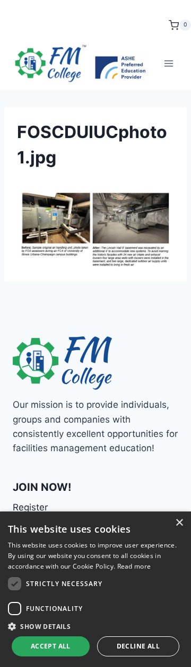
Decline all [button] (138, 646)
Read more (134, 566)
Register (30, 507)
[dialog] (95, 589)
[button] (95, 626)
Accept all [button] (51, 646)
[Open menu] (168, 63)
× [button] (179, 523)
